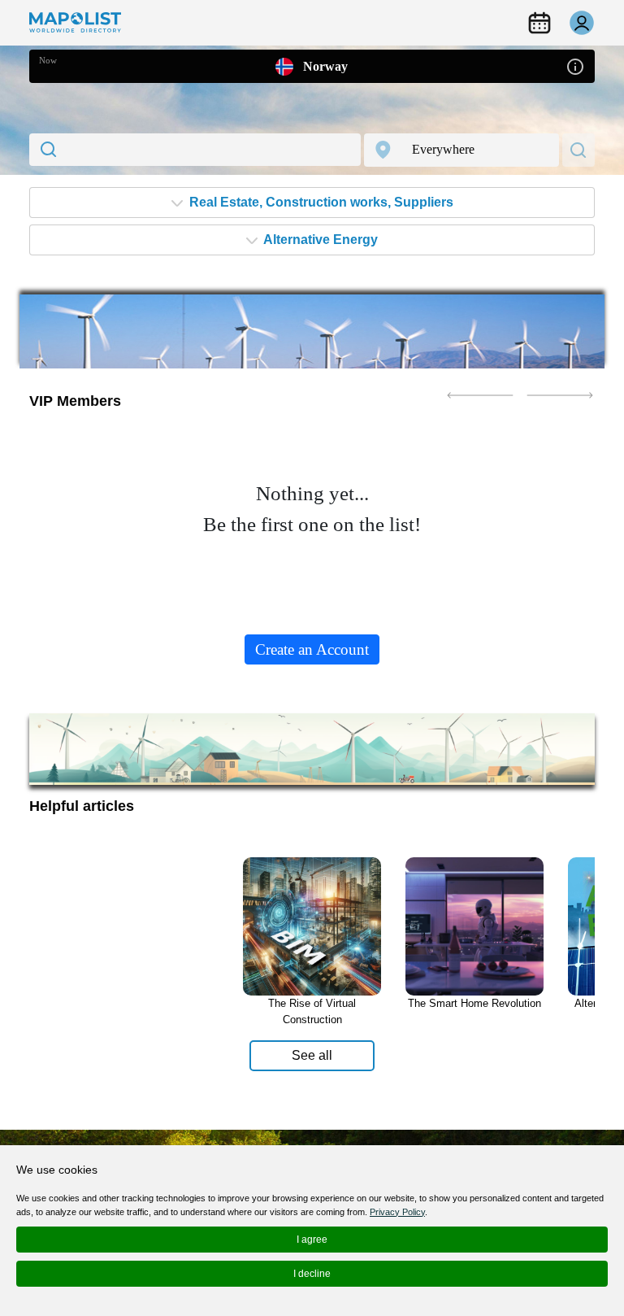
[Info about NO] (575, 65)
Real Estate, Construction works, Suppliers (319, 202)
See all (312, 1055)
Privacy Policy (397, 1212)
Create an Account (312, 649)
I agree (312, 1239)
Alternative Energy (319, 239)
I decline (312, 1273)
